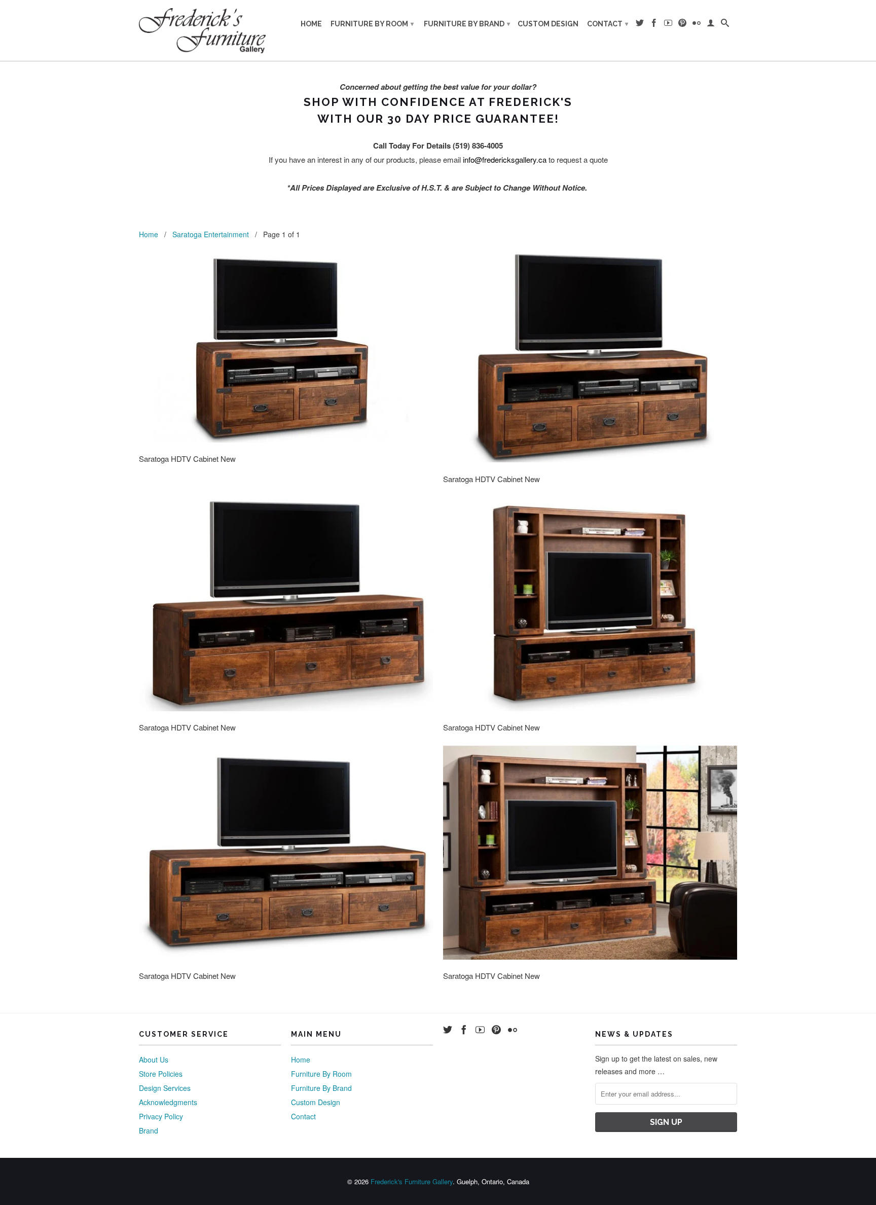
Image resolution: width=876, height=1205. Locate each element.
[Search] (725, 25)
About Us (153, 1059)
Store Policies (160, 1074)
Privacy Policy (161, 1116)
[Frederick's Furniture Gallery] (202, 30)
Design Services (165, 1088)
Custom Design (548, 24)
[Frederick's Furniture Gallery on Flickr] (696, 25)
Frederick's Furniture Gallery (412, 1181)
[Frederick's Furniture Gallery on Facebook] (654, 25)
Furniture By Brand (467, 24)
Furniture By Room (372, 24)
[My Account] (711, 25)
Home (311, 24)
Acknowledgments (168, 1102)
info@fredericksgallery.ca (504, 159)
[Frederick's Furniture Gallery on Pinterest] (682, 25)
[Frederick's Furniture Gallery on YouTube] (668, 25)
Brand (148, 1130)
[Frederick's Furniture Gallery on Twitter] (640, 25)
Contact (607, 24)
